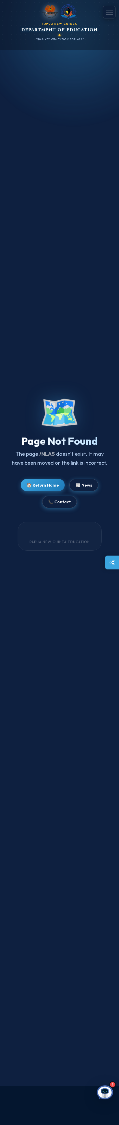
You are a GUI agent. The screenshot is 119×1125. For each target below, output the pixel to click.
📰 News (83, 485)
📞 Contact (59, 501)
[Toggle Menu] (109, 12)
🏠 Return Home (43, 485)
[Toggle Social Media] (112, 562)
